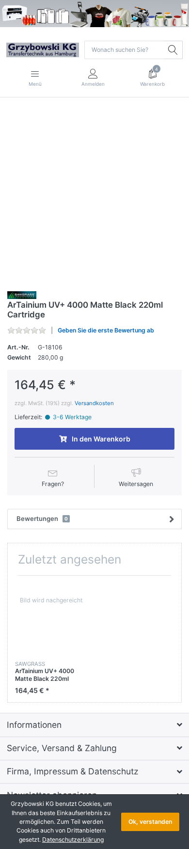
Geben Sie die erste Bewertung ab (106, 330)
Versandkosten (94, 403)
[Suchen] (173, 50)
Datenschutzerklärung (73, 839)
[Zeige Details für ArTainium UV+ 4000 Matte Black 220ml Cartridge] (51, 619)
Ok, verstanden (150, 821)
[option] (50, 638)
